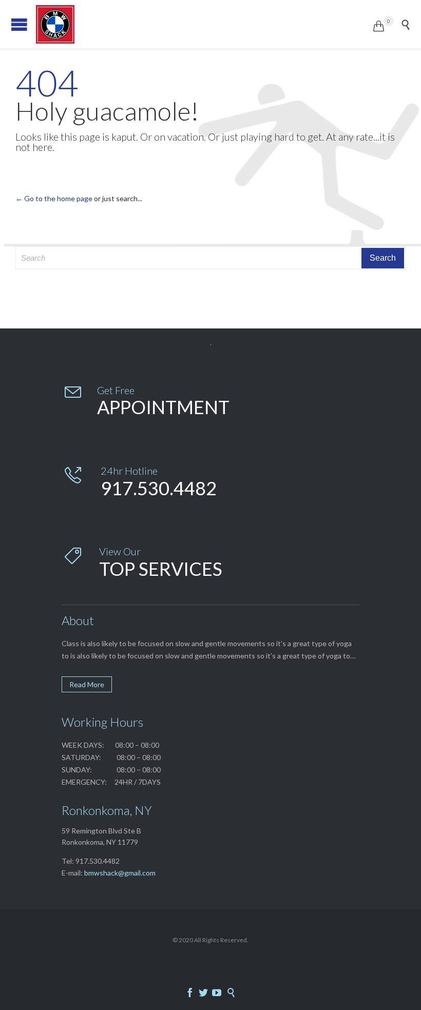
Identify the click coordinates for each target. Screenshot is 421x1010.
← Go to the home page (53, 198)
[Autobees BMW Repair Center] (204, 24)
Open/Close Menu (19, 24)
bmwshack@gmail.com (120, 872)
